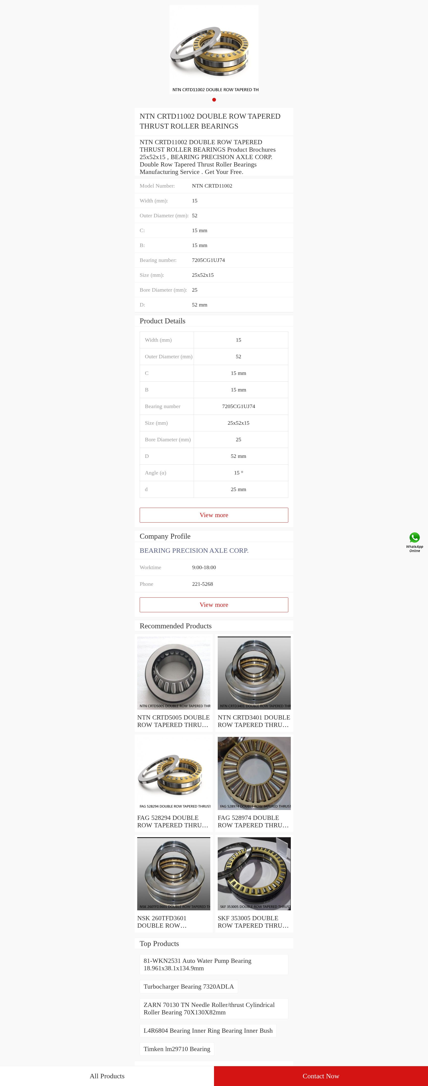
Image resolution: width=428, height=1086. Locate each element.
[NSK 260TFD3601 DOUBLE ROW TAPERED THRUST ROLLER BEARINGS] (174, 910)
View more (214, 515)
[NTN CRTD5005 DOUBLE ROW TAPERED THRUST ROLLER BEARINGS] (174, 710)
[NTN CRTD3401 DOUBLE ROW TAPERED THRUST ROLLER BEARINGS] (254, 710)
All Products (107, 1076)
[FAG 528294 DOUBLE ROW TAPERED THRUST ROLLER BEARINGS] (174, 810)
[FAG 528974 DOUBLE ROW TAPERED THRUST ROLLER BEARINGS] (254, 810)
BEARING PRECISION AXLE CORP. (194, 550)
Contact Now (321, 1076)
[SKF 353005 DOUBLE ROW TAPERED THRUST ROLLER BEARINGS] (254, 910)
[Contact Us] (415, 543)
